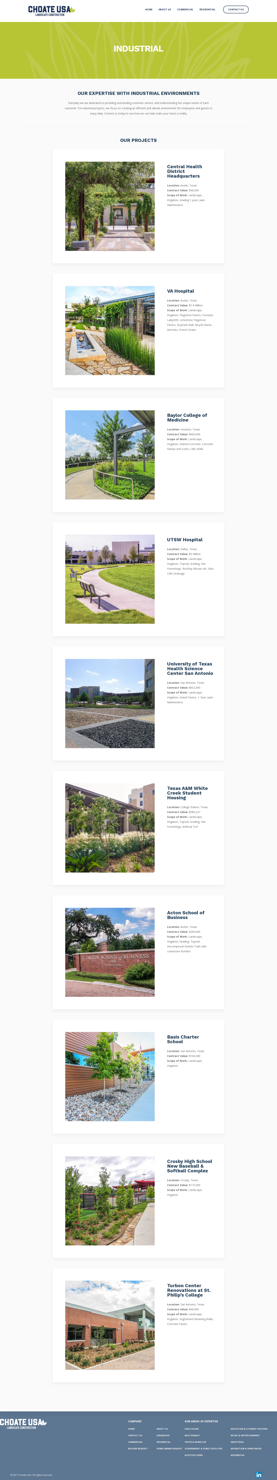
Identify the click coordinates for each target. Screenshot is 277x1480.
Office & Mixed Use (195, 1442)
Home (149, 9)
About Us (165, 9)
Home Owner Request (169, 1448)
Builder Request (138, 1448)
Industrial (237, 1442)
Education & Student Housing (249, 1428)
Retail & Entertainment (245, 1435)
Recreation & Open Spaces (246, 1448)
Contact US (135, 1435)
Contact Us (236, 9)
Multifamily (192, 1435)
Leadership (163, 1435)
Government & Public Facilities (203, 1448)
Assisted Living (194, 1455)
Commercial (185, 9)
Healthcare (192, 1428)
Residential (208, 9)
